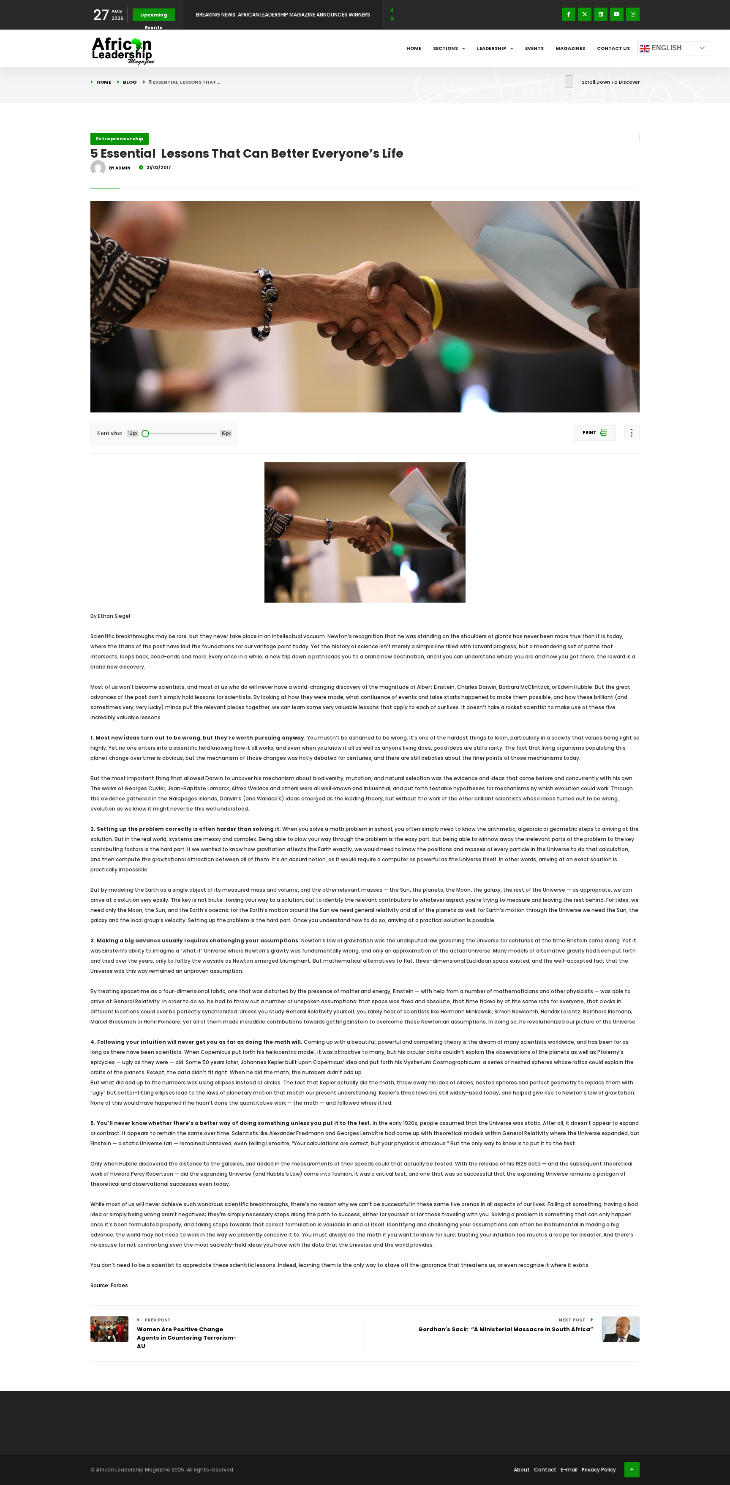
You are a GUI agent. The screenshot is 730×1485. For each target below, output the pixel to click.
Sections (445, 48)
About (522, 1469)
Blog (130, 82)
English (666, 48)
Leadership (491, 48)
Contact (545, 1469)
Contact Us (613, 48)
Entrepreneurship (119, 138)
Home (413, 48)
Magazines (570, 48)
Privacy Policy (599, 1469)
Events (534, 48)
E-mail (569, 1469)
